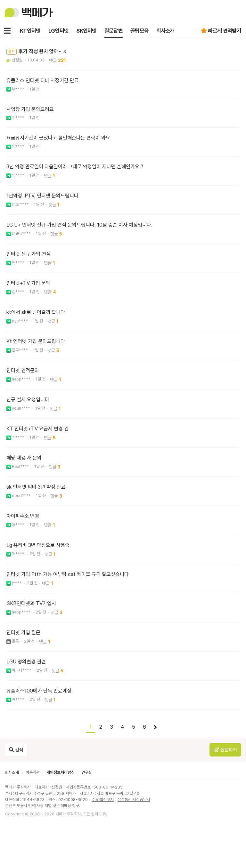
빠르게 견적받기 (224, 31)
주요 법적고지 (103, 799)
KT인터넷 (30, 31)
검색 (18, 750)
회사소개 (165, 31)
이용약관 (33, 772)
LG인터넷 (58, 31)
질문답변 (113, 31)
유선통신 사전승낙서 (134, 799)
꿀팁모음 (139, 31)
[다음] (155, 727)
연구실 (86, 772)
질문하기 (228, 750)
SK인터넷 (86, 31)
